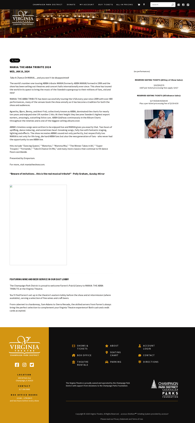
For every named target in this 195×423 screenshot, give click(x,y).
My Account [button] (87, 5)
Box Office (84, 355)
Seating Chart (115, 354)
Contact (149, 355)
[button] (141, 4)
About (114, 345)
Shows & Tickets (82, 347)
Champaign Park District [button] (48, 5)
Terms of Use (137, 419)
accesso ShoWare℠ (128, 414)
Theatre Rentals (83, 363)
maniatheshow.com (35, 164)
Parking (115, 361)
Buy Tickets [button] (105, 5)
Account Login (149, 347)
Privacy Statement (121, 419)
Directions (151, 361)
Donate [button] (71, 5)
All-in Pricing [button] (124, 5)
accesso (164, 414)
